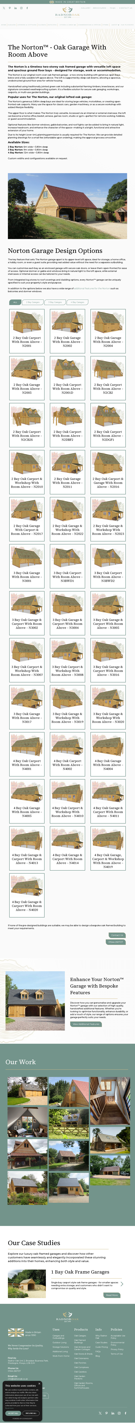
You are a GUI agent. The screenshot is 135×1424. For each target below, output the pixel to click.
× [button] (39, 1384)
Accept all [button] (13, 1413)
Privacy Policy (117, 1349)
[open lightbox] (27, 1090)
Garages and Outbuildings (58, 1337)
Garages (12, 25)
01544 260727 (116, 942)
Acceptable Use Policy (118, 1337)
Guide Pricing (101, 1347)
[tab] (15, 302)
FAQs (97, 1351)
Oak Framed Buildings (80, 1341)
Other (106, 25)
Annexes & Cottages (27, 25)
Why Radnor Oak (101, 1337)
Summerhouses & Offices (89, 25)
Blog (97, 1356)
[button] (67, 25)
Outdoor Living (59, 1342)
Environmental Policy (117, 1343)
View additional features (86, 1024)
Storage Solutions (61, 1347)
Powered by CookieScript (22, 1419)
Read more (112, 1295)
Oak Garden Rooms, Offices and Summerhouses (83, 1385)
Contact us (117, 935)
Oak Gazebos (80, 1372)
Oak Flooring (127, 25)
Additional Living (60, 1351)
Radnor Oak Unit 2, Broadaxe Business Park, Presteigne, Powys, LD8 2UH (28, 1362)
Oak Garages (80, 1336)
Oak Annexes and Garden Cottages (82, 1348)
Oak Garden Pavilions (79, 1377)
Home (3, 25)
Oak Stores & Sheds (83, 1354)
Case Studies (101, 1342)
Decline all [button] (31, 1413)
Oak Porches (80, 1363)
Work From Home (61, 1356)
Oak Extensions (81, 1358)
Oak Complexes (81, 1367)
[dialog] (22, 1401)
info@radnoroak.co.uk (18, 1379)
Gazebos (42, 25)
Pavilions (52, 25)
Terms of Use (117, 1354)
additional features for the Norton (92, 288)
